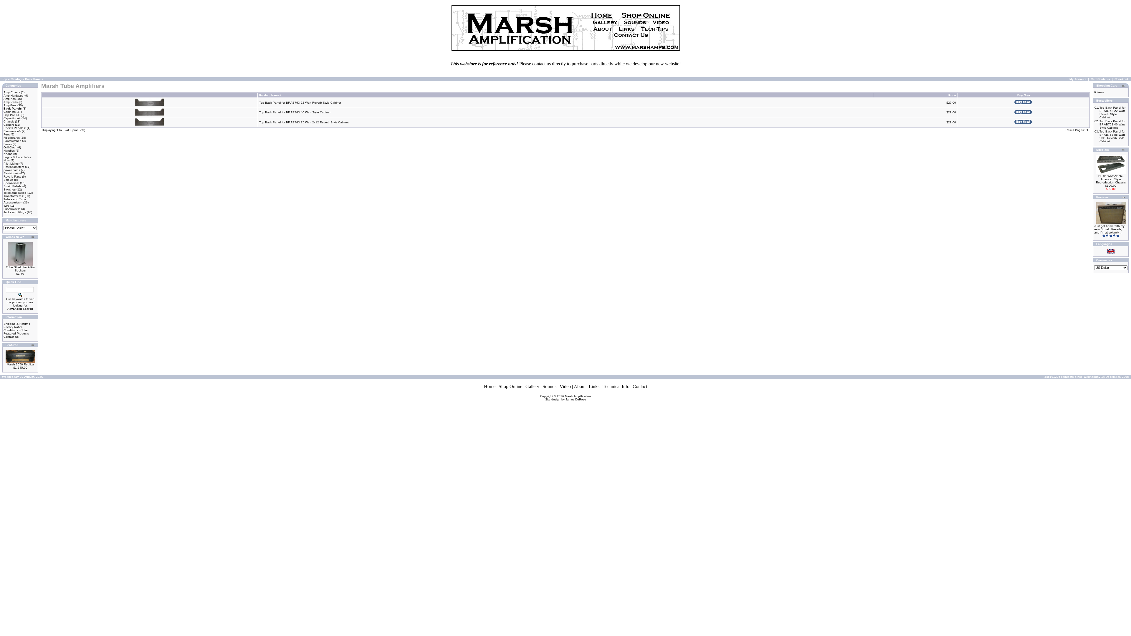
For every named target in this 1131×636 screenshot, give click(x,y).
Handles (9, 150)
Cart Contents (1100, 79)
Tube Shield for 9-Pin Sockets (20, 269)
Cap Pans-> (12, 115)
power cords (12, 170)
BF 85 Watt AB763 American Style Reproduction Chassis (1111, 179)
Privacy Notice (13, 327)
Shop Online (510, 386)
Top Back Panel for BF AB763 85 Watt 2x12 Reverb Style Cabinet (304, 122)
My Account (1077, 79)
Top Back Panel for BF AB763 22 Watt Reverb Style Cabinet (300, 102)
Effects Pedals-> (15, 128)
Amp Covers (12, 92)
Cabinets (10, 111)
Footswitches (12, 141)
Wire (6, 205)
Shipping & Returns (17, 323)
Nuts (7, 160)
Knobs (8, 153)
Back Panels (34, 79)
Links (594, 386)
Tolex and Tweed (15, 192)
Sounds (549, 386)
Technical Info (616, 386)
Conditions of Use (16, 330)
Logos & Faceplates (17, 157)
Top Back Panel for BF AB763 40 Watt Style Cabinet (294, 112)
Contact (640, 386)
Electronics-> (12, 131)
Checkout (1121, 79)
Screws (8, 179)
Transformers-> (14, 196)
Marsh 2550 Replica (20, 364)
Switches (10, 189)
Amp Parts (11, 102)
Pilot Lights (11, 163)
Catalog (16, 79)
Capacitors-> (12, 118)
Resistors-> (11, 173)
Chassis (9, 121)
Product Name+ (270, 95)
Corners (9, 124)
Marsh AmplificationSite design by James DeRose (568, 398)
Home (489, 386)
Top (4, 79)
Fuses (8, 144)
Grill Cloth (10, 147)
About (580, 386)
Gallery (532, 386)
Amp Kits (10, 98)
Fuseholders (12, 209)
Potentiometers (14, 166)
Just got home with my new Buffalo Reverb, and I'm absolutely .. (1109, 229)
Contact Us (11, 336)
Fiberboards (12, 137)
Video (565, 386)
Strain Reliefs (13, 186)
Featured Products (16, 333)
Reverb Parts (12, 176)
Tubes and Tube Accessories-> (15, 201)
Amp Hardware (14, 95)
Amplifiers (10, 105)
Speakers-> (11, 183)
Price (952, 95)
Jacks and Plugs (15, 212)
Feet (7, 134)
